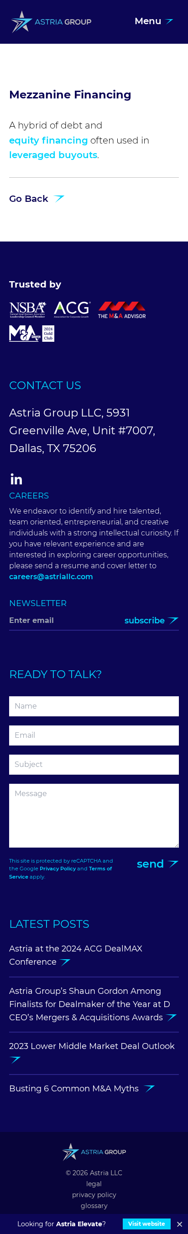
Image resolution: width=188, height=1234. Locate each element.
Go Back (30, 198)
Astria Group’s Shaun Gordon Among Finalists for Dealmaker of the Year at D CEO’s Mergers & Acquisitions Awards (89, 1004)
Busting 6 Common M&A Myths (76, 1089)
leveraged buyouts (53, 154)
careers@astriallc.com (51, 576)
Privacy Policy (58, 868)
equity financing (48, 140)
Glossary (94, 1206)
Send (152, 863)
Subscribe (146, 621)
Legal (94, 1184)
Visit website (146, 1223)
